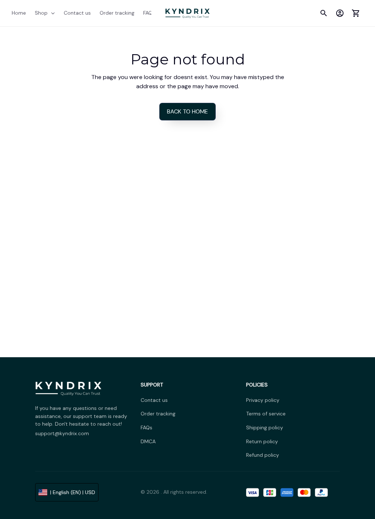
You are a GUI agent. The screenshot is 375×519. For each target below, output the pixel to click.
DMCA (148, 441)
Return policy (262, 441)
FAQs (146, 427)
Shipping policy (264, 427)
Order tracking (158, 413)
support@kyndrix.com (62, 433)
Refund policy (262, 455)
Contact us (154, 400)
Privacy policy (262, 400)
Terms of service (266, 413)
